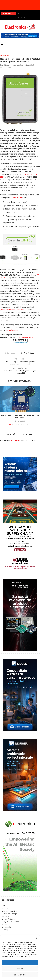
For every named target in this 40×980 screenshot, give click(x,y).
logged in (15, 440)
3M (3, 906)
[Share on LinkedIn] (31, 353)
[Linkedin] (21, 17)
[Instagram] (18, 17)
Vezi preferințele (20, 975)
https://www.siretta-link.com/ (13, 309)
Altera (4, 924)
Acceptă (20, 963)
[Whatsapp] (27, 17)
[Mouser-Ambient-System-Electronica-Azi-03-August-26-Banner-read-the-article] (20, 740)
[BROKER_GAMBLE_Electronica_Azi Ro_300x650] (20, 501)
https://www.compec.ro (26, 337)
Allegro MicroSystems (11, 921)
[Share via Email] (33, 353)
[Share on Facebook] (24, 353)
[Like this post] (22, 353)
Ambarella (6, 927)
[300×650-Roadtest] (20, 581)
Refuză (20, 969)
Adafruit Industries (10, 911)
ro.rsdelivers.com (12, 330)
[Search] (38, 44)
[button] (37, 938)
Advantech (6, 916)
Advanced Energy (9, 914)
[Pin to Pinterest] (28, 353)
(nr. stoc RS (29, 174)
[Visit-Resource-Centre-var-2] (20, 34)
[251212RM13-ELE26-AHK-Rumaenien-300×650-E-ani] (20, 820)
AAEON (5, 908)
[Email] (24, 17)
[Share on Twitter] (26, 353)
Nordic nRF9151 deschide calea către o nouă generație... (20, 416)
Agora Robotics (8, 919)
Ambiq (5, 929)
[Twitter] (15, 17)
